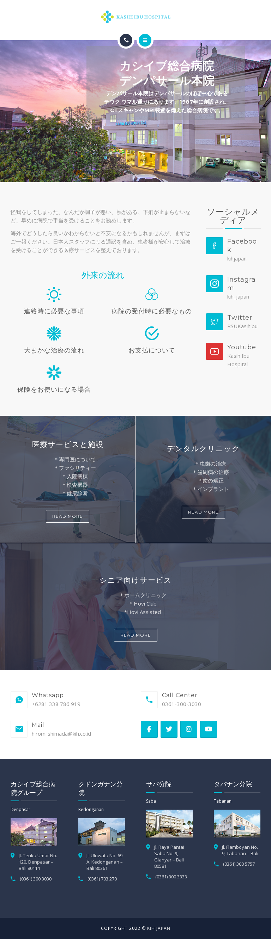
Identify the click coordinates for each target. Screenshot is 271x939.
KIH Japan (158, 928)
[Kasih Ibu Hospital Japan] (135, 17)
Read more (67, 516)
